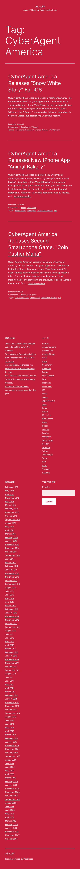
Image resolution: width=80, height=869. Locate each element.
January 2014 (11, 570)
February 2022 (11, 487)
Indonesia (46, 383)
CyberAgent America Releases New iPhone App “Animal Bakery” (39, 160)
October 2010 (11, 710)
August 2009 (10, 760)
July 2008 (9, 806)
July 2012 (9, 634)
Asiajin (40, 6)
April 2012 (9, 645)
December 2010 (12, 702)
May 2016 (9, 501)
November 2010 (12, 706)
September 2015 (12, 519)
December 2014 (12, 544)
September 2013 (12, 584)
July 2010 (9, 720)
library (45, 411)
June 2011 (9, 681)
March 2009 (10, 778)
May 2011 (9, 684)
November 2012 (12, 620)
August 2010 (10, 717)
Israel (44, 394)
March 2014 (10, 562)
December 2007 (12, 831)
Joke (44, 404)
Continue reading (51, 116)
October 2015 (11, 516)
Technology (47, 454)
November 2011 (12, 663)
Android (45, 343)
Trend (44, 458)
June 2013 (9, 595)
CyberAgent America (33, 130)
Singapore (46, 437)
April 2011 (9, 688)
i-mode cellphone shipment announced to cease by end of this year (20, 390)
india (44, 379)
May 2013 (9, 598)
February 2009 (11, 781)
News (44, 422)
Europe (45, 372)
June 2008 (10, 810)
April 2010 (9, 731)
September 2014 (12, 555)
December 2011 (12, 659)
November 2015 (12, 512)
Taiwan (45, 451)
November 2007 (12, 835)
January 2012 (11, 656)
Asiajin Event (47, 350)
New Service (47, 419)
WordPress (28, 859)
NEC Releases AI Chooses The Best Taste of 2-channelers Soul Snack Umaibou (20, 379)
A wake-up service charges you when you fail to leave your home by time (19, 368)
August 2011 (10, 674)
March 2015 (10, 534)
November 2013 (12, 577)
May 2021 (9, 491)
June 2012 (9, 638)
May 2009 (9, 771)
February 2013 (11, 609)
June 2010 (9, 724)
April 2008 (9, 817)
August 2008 (10, 803)
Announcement (49, 347)
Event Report (48, 376)
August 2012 (10, 631)
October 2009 (11, 753)
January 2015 (11, 541)
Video (44, 465)
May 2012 (9, 641)
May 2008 (9, 814)
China (44, 361)
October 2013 (11, 580)
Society (45, 444)
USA (44, 462)
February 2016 (11, 509)
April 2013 (9, 602)
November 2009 (12, 749)
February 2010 (11, 738)
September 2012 (12, 627)
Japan (23, 207)
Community (47, 365)
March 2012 (10, 649)
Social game (26, 127)
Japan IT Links (48, 401)
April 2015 (9, 530)
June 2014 (9, 559)
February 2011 (11, 695)
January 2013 (11, 613)
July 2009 (9, 763)
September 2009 (12, 756)
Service (45, 433)
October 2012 (11, 623)
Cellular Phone (48, 354)
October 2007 (11, 839)
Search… (46, 487)
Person (45, 426)
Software (46, 447)
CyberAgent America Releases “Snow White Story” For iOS (34, 83)
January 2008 (11, 828)
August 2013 (10, 588)
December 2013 (12, 573)
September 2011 (12, 670)
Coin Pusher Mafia (22, 297)
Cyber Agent (35, 297)
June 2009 (10, 767)
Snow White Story (53, 130)
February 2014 (11, 566)
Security (45, 429)
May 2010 (9, 727)
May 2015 (9, 526)
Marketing (46, 415)
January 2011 (11, 699)
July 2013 (9, 591)
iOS (43, 130)
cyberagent (19, 130)
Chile (44, 358)
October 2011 (11, 666)
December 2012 (12, 616)
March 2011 (10, 692)
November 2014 (12, 548)
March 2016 (10, 505)
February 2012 (11, 652)
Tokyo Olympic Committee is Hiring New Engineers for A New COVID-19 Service (20, 357)
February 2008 (11, 824)
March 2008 (10, 821)
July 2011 (9, 677)
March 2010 (10, 735)
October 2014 (11, 552)
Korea (44, 408)
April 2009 (9, 774)
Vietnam (45, 469)
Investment (47, 386)
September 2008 (12, 799)
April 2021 (9, 494)
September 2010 (12, 713)
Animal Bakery (20, 210)
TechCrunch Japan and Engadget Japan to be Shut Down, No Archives (20, 347)
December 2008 (12, 788)
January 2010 (11, 742)
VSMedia (34, 127)
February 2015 (11, 537)
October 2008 (11, 796)
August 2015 (10, 523)
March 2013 (10, 605)
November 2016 (12, 498)
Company (46, 368)
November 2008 (12, 792)
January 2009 (11, 785)
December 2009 (12, 745)
